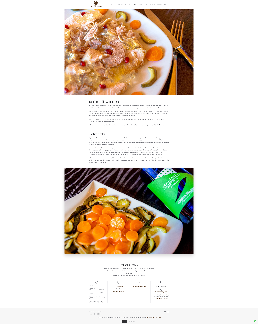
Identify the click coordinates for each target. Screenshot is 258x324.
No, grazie (132, 321)
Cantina (146, 4)
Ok (124, 321)
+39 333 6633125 (118, 291)
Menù (140, 4)
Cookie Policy (122, 311)
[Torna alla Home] (95, 4)
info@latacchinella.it (139, 286)
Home (111, 4)
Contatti (159, 4)
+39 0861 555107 (118, 286)
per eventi (101, 302)
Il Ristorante (119, 4)
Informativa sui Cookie (154, 317)
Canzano (152, 4)
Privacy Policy (136, 311)
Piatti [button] (134, 4)
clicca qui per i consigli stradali (161, 299)
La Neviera (128, 4)
